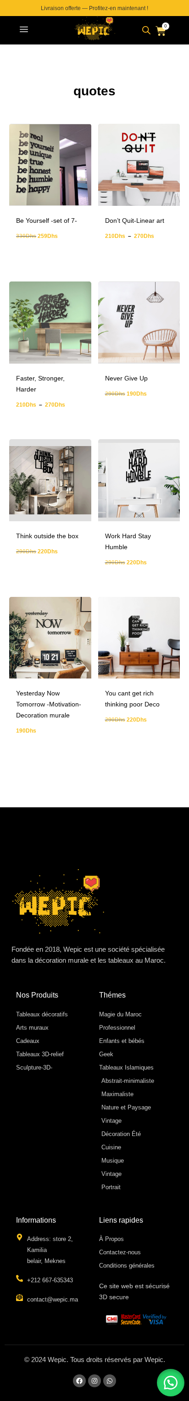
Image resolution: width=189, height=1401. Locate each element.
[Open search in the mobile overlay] (146, 30)
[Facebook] (79, 1380)
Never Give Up (126, 378)
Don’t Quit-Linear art (134, 220)
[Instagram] (94, 1380)
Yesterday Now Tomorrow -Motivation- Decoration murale (48, 704)
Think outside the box (47, 536)
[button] (24, 30)
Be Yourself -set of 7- (46, 220)
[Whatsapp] (109, 1380)
